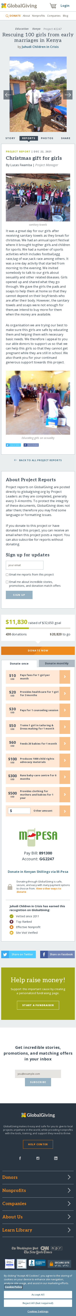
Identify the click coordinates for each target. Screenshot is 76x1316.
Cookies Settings (37, 1311)
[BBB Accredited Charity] (38, 1264)
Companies (54, 15)
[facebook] (20, 1158)
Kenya (36, 29)
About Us (12, 1217)
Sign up (19, 595)
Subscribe (38, 1082)
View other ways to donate (39, 890)
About (26, 15)
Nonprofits (38, 15)
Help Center (38, 1144)
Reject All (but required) (38, 1303)
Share (65, 138)
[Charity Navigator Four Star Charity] (11, 1264)
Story (10, 138)
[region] (38, 1293)
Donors (10, 1177)
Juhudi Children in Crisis (40, 47)
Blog (65, 15)
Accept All (38, 1294)
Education (21, 29)
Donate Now (38, 650)
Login (65, 5)
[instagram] (37, 1158)
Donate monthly (57, 663)
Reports (28, 138)
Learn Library (17, 1230)
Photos (47, 138)
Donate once (19, 663)
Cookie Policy (13, 1287)
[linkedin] (55, 1158)
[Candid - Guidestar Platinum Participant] (23, 1264)
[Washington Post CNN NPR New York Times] (38, 1251)
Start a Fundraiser (38, 1005)
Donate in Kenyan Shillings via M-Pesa (38, 872)
